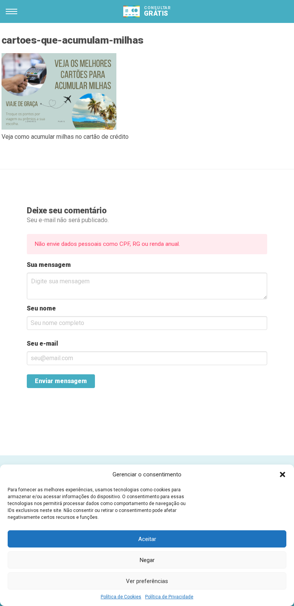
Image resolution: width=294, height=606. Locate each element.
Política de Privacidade (169, 597)
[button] (282, 474)
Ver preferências (147, 581)
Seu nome (41, 308)
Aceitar (147, 539)
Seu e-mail (42, 343)
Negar (147, 560)
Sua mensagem (49, 264)
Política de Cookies (121, 597)
